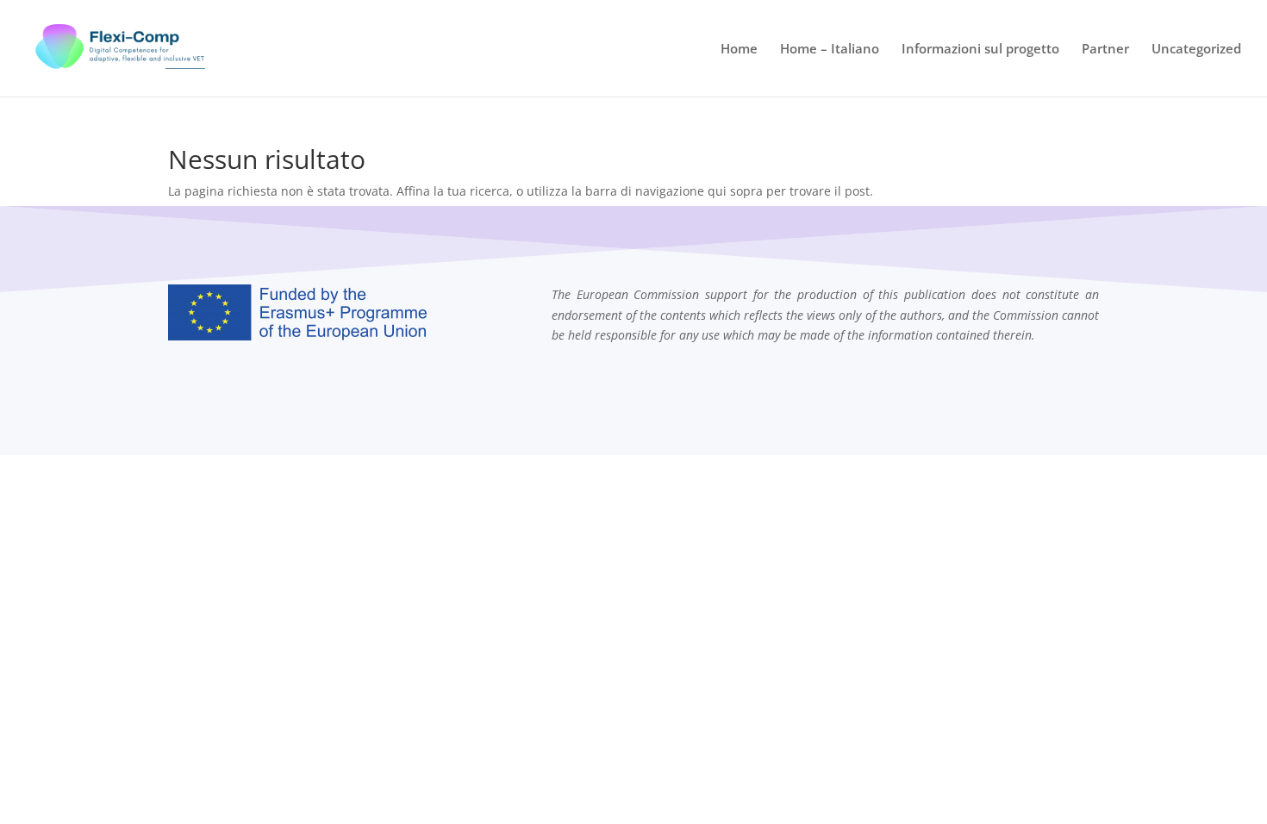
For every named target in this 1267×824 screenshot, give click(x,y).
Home (739, 49)
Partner (1105, 49)
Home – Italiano (829, 49)
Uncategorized (1196, 49)
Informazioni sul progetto (980, 49)
